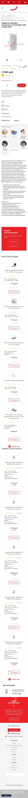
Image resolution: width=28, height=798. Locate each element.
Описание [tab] (5, 150)
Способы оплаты (5, 120)
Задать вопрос (14, 246)
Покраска (14, 759)
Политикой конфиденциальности (16, 793)
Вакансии (14, 751)
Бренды (14, 769)
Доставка (16, 120)
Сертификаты (14, 747)
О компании (14, 740)
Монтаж (14, 757)
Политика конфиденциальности (14, 745)
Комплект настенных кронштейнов (14, 380)
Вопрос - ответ (14, 767)
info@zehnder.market (15, 733)
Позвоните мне (14, 241)
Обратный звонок (14, 730)
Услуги (14, 754)
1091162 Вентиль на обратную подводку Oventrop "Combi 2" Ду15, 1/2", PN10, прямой (14, 416)
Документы (14, 749)
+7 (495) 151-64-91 (15, 725)
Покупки (14, 765)
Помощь (14, 762)
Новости (14, 743)
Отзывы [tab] (5, 154)
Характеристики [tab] (14, 150)
